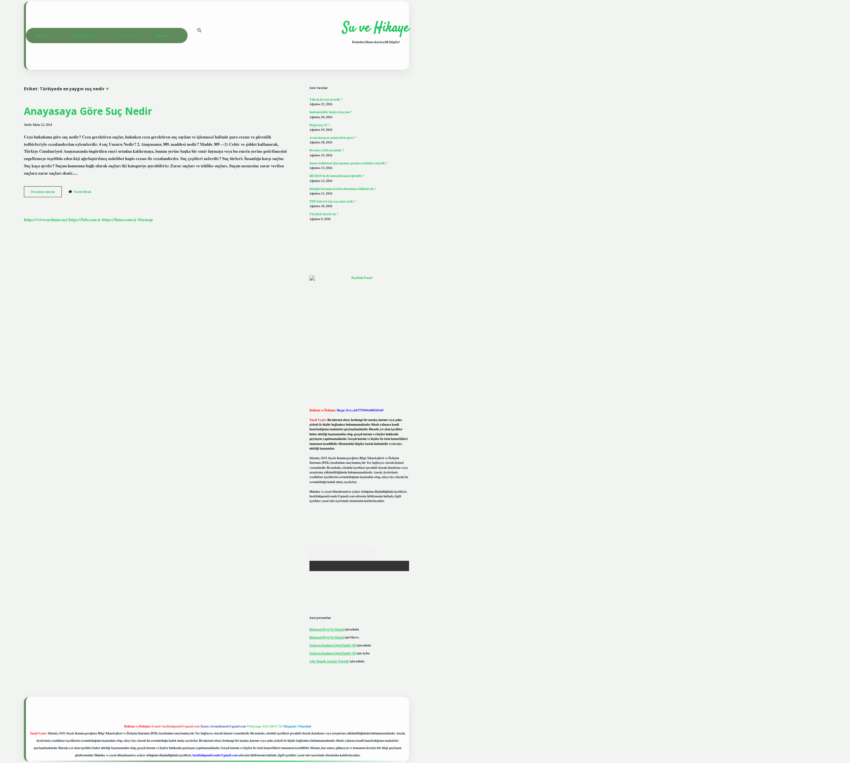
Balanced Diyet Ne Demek (326, 629)
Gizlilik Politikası (83, 35)
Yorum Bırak (82, 191)
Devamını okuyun (46, 193)
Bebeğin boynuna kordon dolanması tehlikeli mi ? (342, 188)
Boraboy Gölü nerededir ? (326, 150)
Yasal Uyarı (124, 35)
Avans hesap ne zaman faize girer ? (332, 137)
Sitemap (145, 219)
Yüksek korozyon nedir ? (326, 99)
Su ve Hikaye (376, 28)
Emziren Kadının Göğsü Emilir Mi (332, 645)
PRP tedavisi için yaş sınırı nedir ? (332, 201)
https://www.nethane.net (45, 219)
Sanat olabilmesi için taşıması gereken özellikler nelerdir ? (348, 163)
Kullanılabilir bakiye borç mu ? (330, 112)
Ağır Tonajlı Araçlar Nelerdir (329, 661)
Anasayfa (42, 35)
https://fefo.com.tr (84, 219)
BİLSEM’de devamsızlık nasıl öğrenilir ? (337, 175)
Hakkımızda (162, 35)
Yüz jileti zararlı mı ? (323, 214)
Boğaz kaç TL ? (319, 125)
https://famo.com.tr (119, 219)
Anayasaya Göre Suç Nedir (88, 111)
